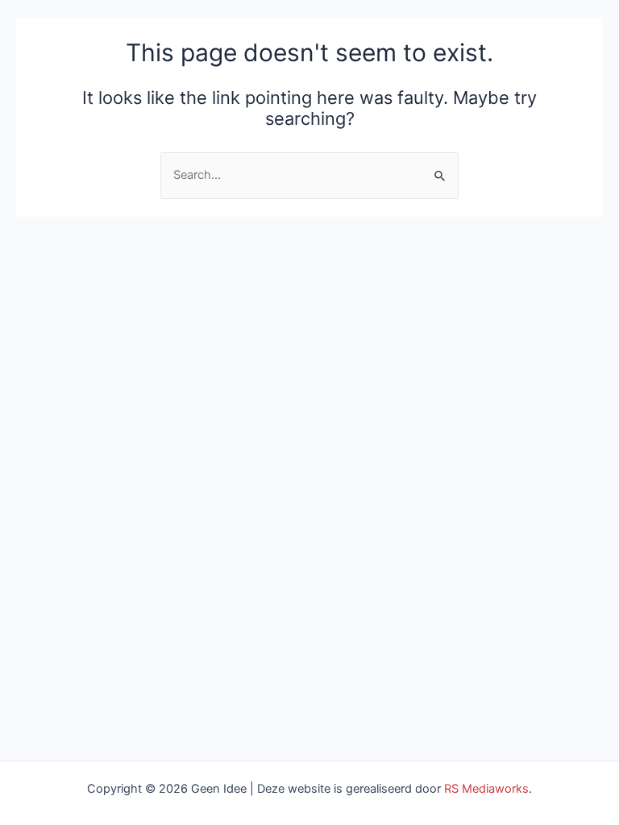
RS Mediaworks (486, 788)
